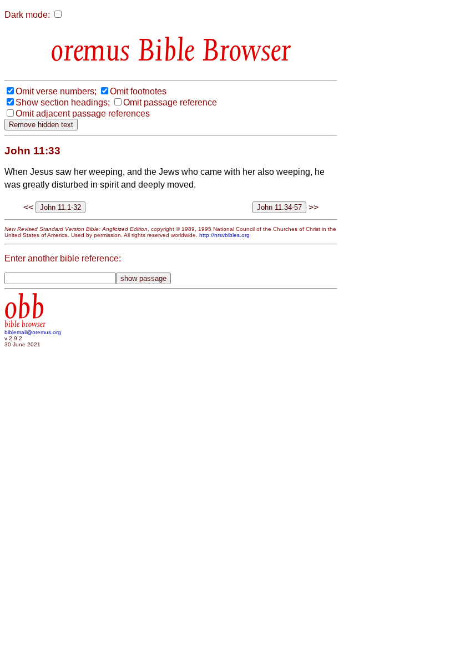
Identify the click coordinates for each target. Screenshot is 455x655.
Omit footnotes (138, 91)
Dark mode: (27, 14)
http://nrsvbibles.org (224, 235)
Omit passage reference (170, 102)
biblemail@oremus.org (32, 332)
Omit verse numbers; (56, 91)
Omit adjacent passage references (83, 113)
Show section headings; (63, 102)
